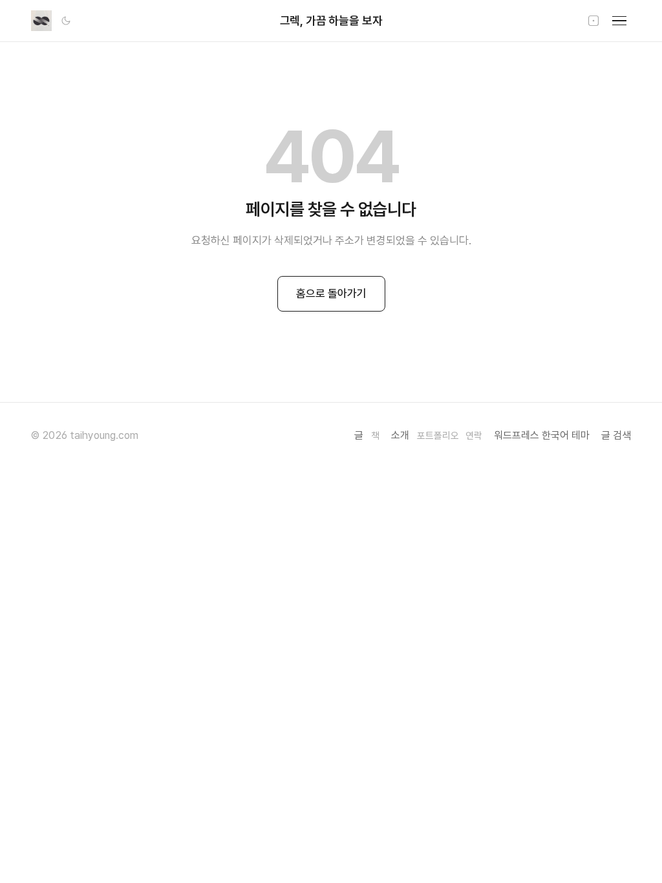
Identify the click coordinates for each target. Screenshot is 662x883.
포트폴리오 (438, 436)
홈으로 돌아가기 (331, 293)
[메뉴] (619, 20)
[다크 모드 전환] (66, 20)
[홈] (41, 20)
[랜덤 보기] (593, 20)
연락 (473, 436)
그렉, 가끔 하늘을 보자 (331, 20)
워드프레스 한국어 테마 (542, 435)
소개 (400, 435)
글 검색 (616, 435)
